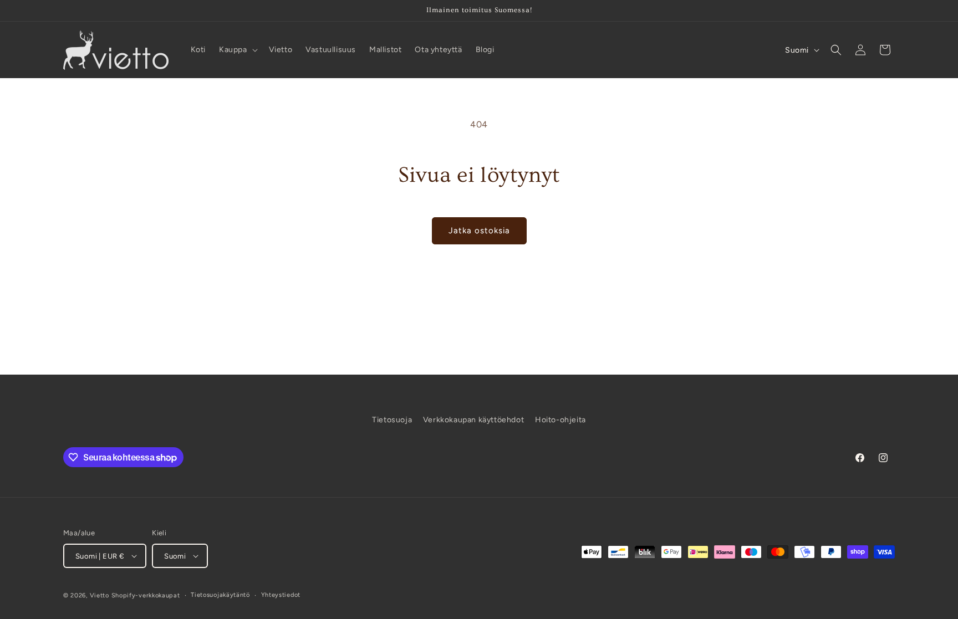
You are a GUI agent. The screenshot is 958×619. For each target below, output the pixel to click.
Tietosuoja (392, 419)
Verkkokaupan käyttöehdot (473, 419)
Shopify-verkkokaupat (145, 595)
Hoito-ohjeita (560, 419)
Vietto (99, 595)
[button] (237, 50)
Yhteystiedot (280, 594)
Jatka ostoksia (479, 231)
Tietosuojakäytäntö (220, 594)
